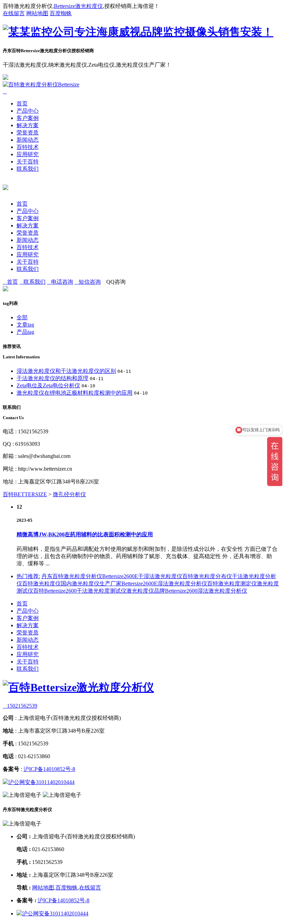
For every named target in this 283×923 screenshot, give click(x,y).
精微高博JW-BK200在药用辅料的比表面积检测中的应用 (85, 534)
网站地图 (37, 13)
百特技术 (28, 147)
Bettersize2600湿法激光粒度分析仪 (206, 591)
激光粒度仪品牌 (145, 591)
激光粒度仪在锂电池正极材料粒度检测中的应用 (75, 393)
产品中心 (28, 111)
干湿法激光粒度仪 (160, 576)
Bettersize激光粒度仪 (78, 6)
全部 (22, 317)
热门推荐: (28, 576)
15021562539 (20, 706)
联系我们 (28, 169)
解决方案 (28, 125)
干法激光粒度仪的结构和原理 (52, 378)
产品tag (25, 332)
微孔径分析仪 (69, 494)
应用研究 (28, 154)
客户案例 (28, 118)
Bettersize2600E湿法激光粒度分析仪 (164, 583)
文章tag (25, 325)
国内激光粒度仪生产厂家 (91, 583)
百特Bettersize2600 (55, 591)
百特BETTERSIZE (25, 494)
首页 (22, 103)
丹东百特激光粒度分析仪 (71, 576)
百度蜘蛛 (61, 13)
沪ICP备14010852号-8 (49, 769)
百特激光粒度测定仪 (232, 583)
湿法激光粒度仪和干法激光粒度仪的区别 (66, 371)
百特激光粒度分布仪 (207, 576)
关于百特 (28, 161)
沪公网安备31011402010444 (41, 782)
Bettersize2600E (120, 576)
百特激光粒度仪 (41, 583)
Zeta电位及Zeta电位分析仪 (48, 385)
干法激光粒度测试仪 (101, 591)
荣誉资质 (28, 132)
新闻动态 (28, 140)
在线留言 (14, 13)
